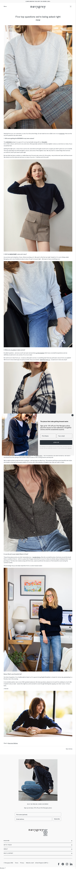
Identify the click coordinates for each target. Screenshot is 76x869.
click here (69, 448)
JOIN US (56, 442)
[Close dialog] (72, 415)
